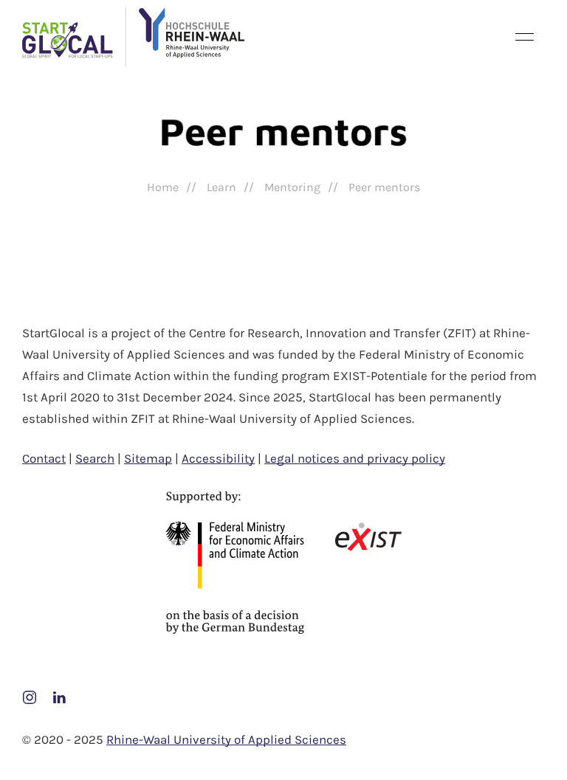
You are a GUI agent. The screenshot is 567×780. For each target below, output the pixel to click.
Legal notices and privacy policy (354, 458)
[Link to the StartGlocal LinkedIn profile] (59, 695)
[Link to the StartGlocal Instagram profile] (31, 695)
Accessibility (218, 458)
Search (94, 458)
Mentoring (292, 187)
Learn (221, 187)
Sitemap (148, 458)
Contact (44, 458)
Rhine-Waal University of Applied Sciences (226, 739)
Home (163, 187)
